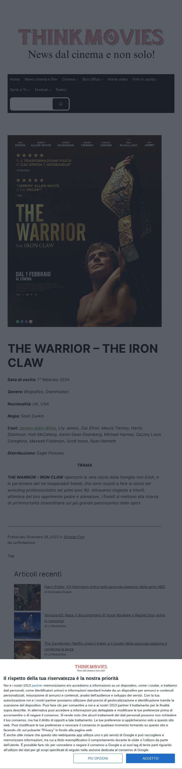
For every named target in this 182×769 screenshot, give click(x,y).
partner (37, 685)
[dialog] (91, 714)
